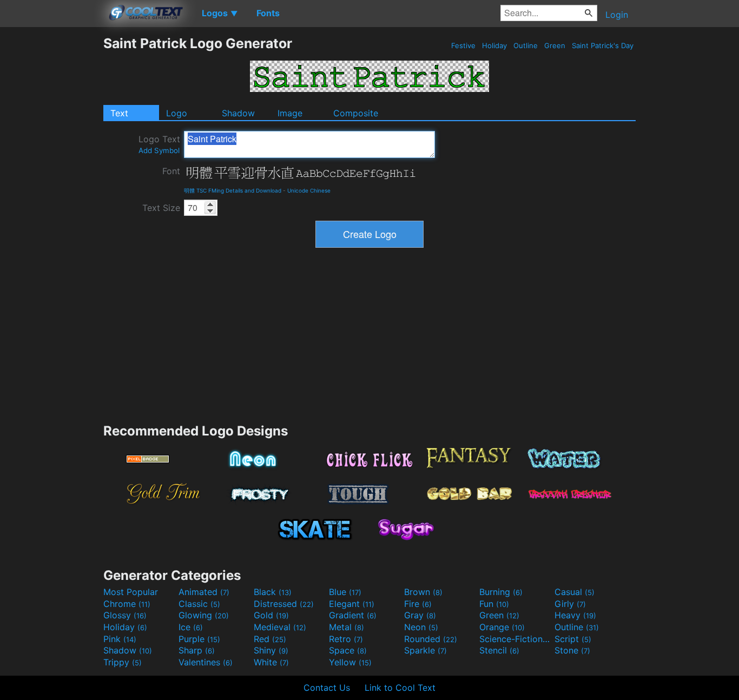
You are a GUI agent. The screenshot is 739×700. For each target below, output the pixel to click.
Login (616, 14)
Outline (525, 45)
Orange (502, 627)
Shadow (238, 113)
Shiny (271, 650)
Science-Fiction (515, 638)
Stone (572, 650)
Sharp (197, 650)
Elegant (351, 603)
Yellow (350, 662)
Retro (346, 638)
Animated (204, 591)
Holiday (494, 45)
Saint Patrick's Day (603, 45)
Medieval (280, 627)
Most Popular (130, 591)
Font (171, 171)
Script (573, 638)
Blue (345, 591)
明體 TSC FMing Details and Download (232, 190)
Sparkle (425, 650)
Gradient (353, 615)
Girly (570, 603)
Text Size (161, 207)
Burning (501, 591)
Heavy (575, 615)
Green (555, 45)
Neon (421, 627)
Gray (420, 615)
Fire (418, 603)
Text (119, 113)
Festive (463, 45)
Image (290, 113)
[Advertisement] (51, 197)
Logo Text (159, 144)
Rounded (430, 638)
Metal (346, 627)
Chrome (126, 603)
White (271, 662)
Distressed (284, 603)
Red (270, 638)
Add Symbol (159, 150)
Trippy (122, 662)
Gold (271, 615)
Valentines (206, 662)
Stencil (499, 650)
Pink (119, 638)
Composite (355, 113)
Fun (494, 603)
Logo (176, 113)
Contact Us (326, 687)
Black (273, 591)
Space (348, 650)
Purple (199, 638)
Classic (199, 603)
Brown (423, 591)
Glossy (125, 615)
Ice (191, 627)
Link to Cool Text (400, 687)
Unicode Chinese (309, 190)
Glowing (204, 615)
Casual (575, 591)
